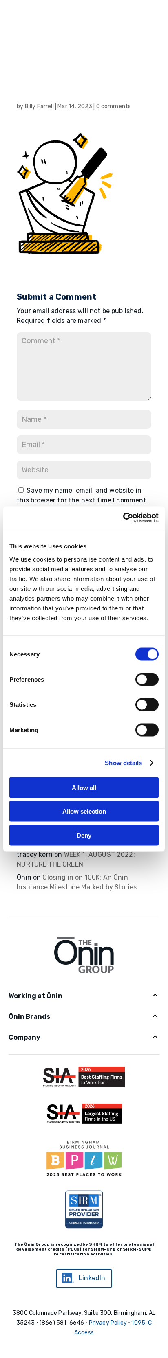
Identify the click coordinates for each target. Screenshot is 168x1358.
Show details (123, 762)
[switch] (147, 679)
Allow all (84, 787)
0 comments (113, 106)
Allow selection (84, 811)
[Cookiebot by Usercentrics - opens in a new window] (123, 517)
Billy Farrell (39, 106)
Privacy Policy (108, 1322)
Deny (84, 834)
